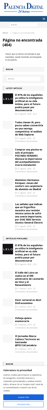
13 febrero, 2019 (24, 324)
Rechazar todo (23, 404)
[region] (23, 388)
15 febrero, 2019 (24, 349)
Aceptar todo (23, 397)
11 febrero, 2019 (24, 288)
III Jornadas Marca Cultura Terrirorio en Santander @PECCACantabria (27, 340)
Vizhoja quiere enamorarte (23, 319)
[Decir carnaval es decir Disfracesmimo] (8, 302)
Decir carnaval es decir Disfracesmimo (28, 301)
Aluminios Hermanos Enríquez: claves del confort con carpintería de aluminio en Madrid (28, 184)
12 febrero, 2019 (24, 306)
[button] (43, 19)
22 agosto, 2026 (24, 114)
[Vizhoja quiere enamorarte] (8, 320)
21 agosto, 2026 (24, 138)
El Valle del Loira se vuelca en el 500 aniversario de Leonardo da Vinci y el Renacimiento (29, 279)
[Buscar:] (24, 24)
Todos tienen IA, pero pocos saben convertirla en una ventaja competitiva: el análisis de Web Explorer (29, 128)
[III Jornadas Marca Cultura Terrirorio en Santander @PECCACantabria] (8, 338)
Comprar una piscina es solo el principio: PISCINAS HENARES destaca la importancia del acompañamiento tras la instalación (28, 157)
